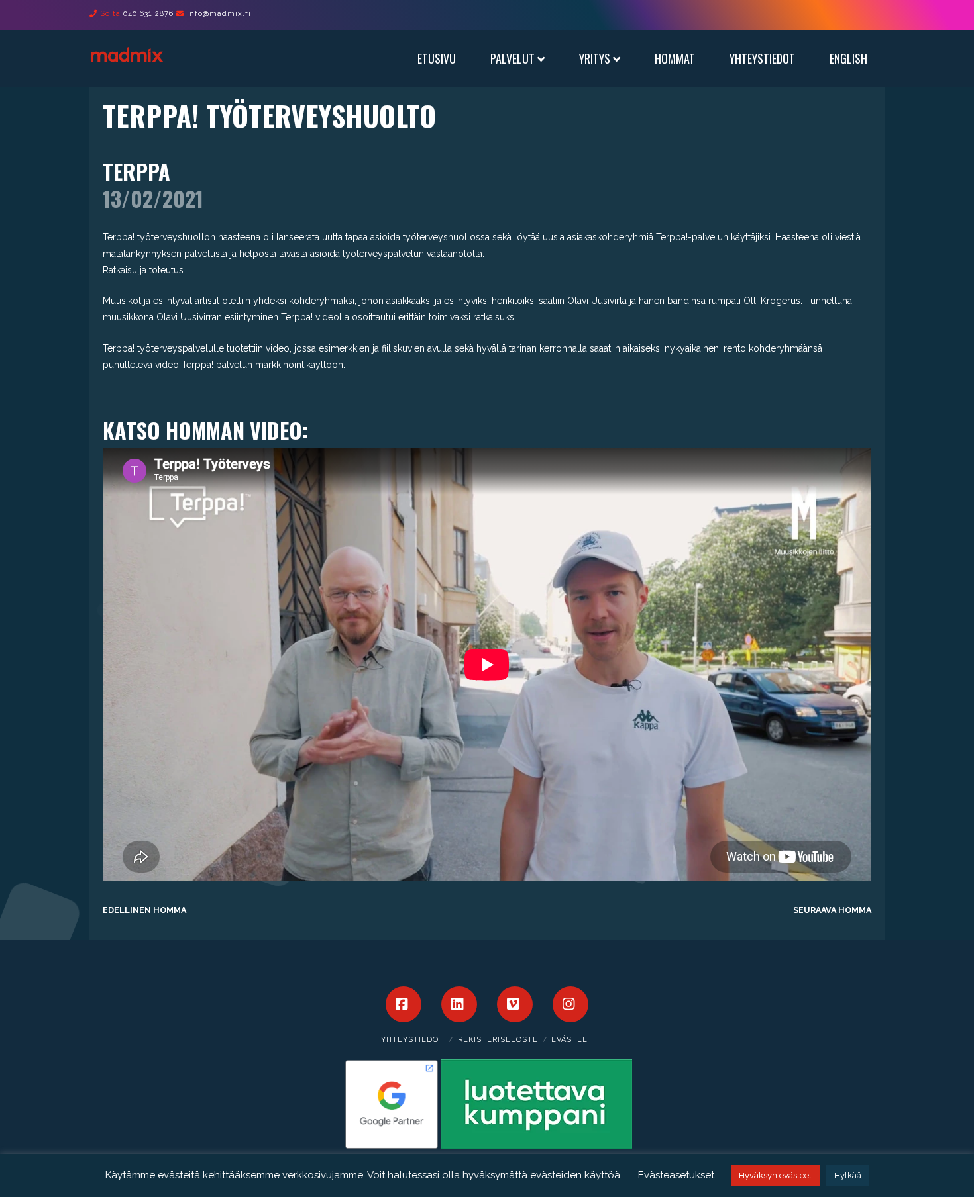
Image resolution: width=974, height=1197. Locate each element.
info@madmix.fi (219, 13)
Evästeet (572, 1039)
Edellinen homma (144, 910)
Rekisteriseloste (498, 1039)
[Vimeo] (515, 1004)
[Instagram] (570, 1004)
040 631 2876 (148, 13)
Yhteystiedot (412, 1039)
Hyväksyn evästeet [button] (775, 1175)
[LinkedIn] (459, 1004)
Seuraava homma (832, 910)
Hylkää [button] (847, 1175)
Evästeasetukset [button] (676, 1175)
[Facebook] (403, 1004)
